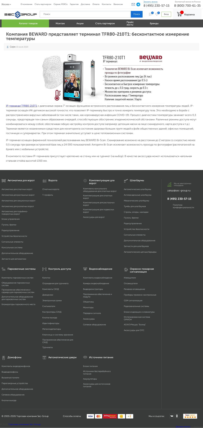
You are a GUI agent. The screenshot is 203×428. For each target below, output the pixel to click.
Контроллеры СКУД (51, 312)
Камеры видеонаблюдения (96, 283)
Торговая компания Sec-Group (24, 424)
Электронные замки (52, 300)
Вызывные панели (10, 377)
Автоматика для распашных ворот (18, 195)
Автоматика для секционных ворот (18, 200)
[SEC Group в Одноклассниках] (177, 416)
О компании (26, 4)
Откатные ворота (50, 189)
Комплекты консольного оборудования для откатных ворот (100, 189)
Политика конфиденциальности (183, 206)
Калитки (46, 278)
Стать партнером (43, 4)
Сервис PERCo (61, 4)
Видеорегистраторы (93, 289)
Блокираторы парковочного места (18, 304)
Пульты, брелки (9, 224)
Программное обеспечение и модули (97, 295)
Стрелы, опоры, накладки (136, 212)
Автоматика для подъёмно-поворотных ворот (15, 212)
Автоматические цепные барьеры (140, 252)
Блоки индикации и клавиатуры (139, 312)
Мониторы (88, 307)
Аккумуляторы (90, 379)
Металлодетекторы (51, 329)
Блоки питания (90, 366)
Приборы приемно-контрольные (140, 295)
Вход (166, 14)
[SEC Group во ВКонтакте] (172, 416)
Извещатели (130, 278)
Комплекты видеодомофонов (16, 366)
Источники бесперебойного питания (97, 372)
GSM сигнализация (133, 300)
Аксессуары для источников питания (96, 385)
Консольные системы (12, 247)
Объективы (88, 302)
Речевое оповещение (134, 289)
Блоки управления (11, 219)
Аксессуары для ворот (94, 217)
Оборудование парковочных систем (16, 284)
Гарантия (74, 4)
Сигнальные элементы (12, 242)
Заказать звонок (150, 2)
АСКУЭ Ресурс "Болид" (135, 324)
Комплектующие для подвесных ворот (98, 210)
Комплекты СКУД (50, 289)
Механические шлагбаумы (136, 200)
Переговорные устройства (15, 383)
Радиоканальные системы (136, 306)
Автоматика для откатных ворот (17, 189)
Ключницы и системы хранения (57, 335)
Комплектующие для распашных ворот (99, 203)
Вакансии (118, 4)
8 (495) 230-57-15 (156, 5)
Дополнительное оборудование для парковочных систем (17, 298)
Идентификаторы (50, 323)
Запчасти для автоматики (14, 259)
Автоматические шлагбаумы (137, 189)
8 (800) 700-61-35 (187, 5)
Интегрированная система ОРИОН (137, 318)
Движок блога (183, 426)
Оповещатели (131, 283)
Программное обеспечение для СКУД (57, 341)
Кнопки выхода (49, 317)
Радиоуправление (10, 230)
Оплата (95, 4)
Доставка (85, 4)
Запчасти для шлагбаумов (136, 246)
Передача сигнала (92, 313)
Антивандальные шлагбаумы (137, 195)
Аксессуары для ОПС (134, 330)
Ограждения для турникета (55, 283)
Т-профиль (47, 195)
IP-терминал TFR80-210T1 (21, 105)
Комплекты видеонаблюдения (97, 278)
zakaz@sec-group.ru (178, 190)
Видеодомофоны (10, 372)
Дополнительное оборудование (17, 253)
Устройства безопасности (14, 236)
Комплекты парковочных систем (17, 278)
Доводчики (47, 295)
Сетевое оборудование (94, 324)
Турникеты (47, 347)
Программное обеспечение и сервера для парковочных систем (18, 291)
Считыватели (48, 306)
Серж (13, 47)
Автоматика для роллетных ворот (18, 206)
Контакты (106, 4)
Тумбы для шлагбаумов (135, 206)
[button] (133, 4)
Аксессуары (89, 319)
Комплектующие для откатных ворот (97, 196)
